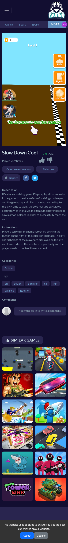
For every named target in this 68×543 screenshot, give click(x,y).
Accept (27, 535)
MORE (55, 24)
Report (13, 177)
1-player (33, 283)
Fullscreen (49, 169)
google (24, 290)
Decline (41, 535)
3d (6, 283)
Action (9, 268)
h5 (45, 283)
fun (55, 283)
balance (9, 290)
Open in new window (18, 169)
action (17, 283)
